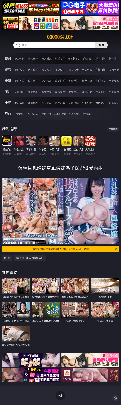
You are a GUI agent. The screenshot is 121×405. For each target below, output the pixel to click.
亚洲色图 (33, 92)
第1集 (7, 258)
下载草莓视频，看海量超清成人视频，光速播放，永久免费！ (60, 248)
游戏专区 (60, 58)
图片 (8, 92)
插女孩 (19, 114)
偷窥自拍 (19, 92)
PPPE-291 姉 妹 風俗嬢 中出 (29, 258)
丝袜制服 (87, 69)
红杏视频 (74, 114)
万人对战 (46, 58)
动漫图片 (60, 92)
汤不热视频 (60, 114)
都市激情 (19, 103)
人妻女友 (46, 103)
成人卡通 (46, 81)
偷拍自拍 (33, 81)
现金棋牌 (100, 58)
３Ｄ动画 (60, 69)
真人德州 (33, 58)
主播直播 (100, 69)
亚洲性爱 (19, 81)
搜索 (101, 45)
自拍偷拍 (33, 69)
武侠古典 (60, 103)
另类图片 (114, 92)
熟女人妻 (74, 69)
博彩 (8, 58)
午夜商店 (33, 114)
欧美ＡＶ (46, 69)
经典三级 (87, 81)
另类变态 (114, 81)
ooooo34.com (60, 37)
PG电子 (19, 58)
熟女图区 (100, 92)
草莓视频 (46, 114)
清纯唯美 (87, 92)
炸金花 (87, 58)
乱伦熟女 (100, 81)
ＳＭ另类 (114, 69)
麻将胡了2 (73, 58)
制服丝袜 (74, 81)
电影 (8, 81)
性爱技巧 (114, 103)
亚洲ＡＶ (19, 69)
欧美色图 (46, 92)
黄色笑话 (100, 103)
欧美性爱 (60, 81)
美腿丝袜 (74, 92)
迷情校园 (74, 103)
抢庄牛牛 (114, 58)
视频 (8, 70)
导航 (8, 114)
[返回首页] (115, 398)
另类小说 (87, 103)
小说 (8, 103)
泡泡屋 (87, 114)
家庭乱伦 (33, 103)
